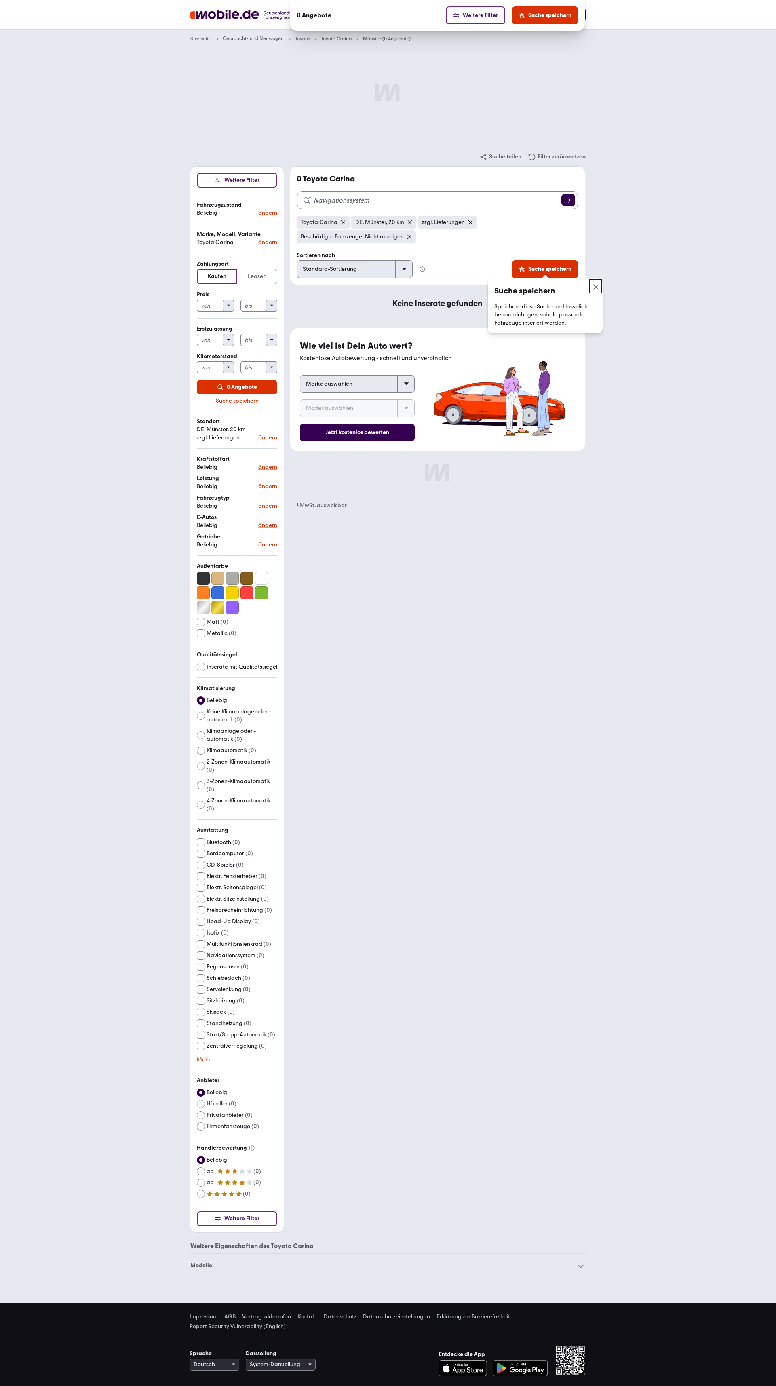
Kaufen (217, 276)
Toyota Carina (336, 39)
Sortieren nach (316, 255)
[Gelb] (232, 593)
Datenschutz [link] (340, 1317)
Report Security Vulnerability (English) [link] (238, 1326)
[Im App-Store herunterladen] (465, 1368)
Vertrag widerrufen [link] (266, 1317)
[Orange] (203, 593)
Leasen (257, 276)
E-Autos (207, 517)
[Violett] (232, 607)
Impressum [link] (204, 1317)
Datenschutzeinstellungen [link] (396, 1317)
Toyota (302, 39)
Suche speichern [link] (237, 401)
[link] (500, 157)
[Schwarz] (203, 578)
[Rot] (247, 593)
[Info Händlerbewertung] (252, 1148)
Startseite (200, 39)
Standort (208, 421)
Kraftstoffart (213, 459)
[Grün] (261, 593)
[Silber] (203, 607)
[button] (237, 209)
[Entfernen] (343, 222)
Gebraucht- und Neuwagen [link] (253, 38)
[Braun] (247, 578)
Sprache (201, 1353)
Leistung (208, 478)
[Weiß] (261, 578)
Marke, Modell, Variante (229, 234)
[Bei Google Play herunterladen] (520, 1368)
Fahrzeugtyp (213, 497)
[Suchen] (568, 200)
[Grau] (232, 578)
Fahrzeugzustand (219, 204)
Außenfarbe (212, 566)
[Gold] (218, 607)
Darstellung (261, 1353)
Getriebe (208, 536)
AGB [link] (230, 1317)
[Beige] (218, 578)
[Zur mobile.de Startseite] (256, 15)
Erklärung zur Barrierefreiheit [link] (473, 1317)
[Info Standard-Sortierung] (422, 269)
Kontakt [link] (307, 1317)
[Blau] (218, 593)
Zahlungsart (213, 263)
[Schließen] (595, 286)
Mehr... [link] (205, 1060)
